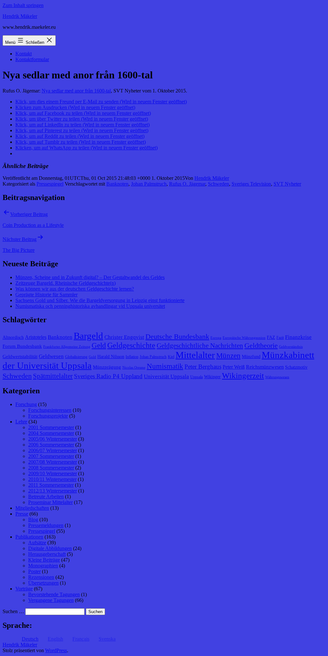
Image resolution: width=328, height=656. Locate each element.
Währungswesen (277, 377)
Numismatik (165, 366)
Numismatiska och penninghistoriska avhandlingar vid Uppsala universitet (90, 306)
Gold (92, 357)
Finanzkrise (298, 337)
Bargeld (88, 336)
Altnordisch (13, 337)
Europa (215, 338)
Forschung (26, 404)
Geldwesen (51, 356)
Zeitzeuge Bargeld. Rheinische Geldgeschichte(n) (65, 283)
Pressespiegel (50, 184)
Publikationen (29, 537)
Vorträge (24, 588)
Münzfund (251, 356)
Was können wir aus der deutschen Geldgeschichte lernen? (74, 289)
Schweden (218, 184)
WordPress (56, 650)
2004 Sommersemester (51, 433)
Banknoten (117, 184)
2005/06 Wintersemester (52, 439)
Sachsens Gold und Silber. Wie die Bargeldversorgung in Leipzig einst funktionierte (99, 300)
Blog (33, 519)
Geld (99, 345)
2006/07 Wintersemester (52, 450)
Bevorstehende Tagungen (54, 594)
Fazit (280, 337)
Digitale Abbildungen (50, 548)
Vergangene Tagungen (51, 600)
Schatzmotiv (296, 367)
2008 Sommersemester (51, 467)
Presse (21, 513)
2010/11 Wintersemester (52, 479)
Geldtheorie (261, 345)
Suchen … (13, 611)
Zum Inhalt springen (23, 5)
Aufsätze (37, 542)
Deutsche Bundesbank (177, 336)
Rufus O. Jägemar (187, 184)
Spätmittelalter (53, 376)
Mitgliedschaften (32, 508)
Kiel (171, 357)
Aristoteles (35, 337)
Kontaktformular (32, 59)
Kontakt (23, 53)
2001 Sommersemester (51, 427)
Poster (34, 571)
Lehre (21, 421)
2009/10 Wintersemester (52, 473)
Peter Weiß (234, 367)
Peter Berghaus (202, 366)
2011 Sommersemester (51, 485)
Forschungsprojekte (48, 416)
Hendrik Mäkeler (20, 16)
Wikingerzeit (243, 375)
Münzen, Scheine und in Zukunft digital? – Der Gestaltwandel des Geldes (90, 277)
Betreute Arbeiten (46, 496)
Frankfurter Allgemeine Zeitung (66, 346)
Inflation (132, 357)
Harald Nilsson (110, 356)
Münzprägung (107, 367)
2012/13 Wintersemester (52, 490)
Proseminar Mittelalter (50, 502)
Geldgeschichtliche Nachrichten (200, 345)
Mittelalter (195, 355)
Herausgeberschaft (47, 554)
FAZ (271, 337)
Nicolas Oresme (133, 367)
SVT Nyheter (287, 184)
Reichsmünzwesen (265, 367)
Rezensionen (41, 577)
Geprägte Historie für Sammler (46, 294)
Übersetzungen (43, 583)
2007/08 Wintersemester (52, 462)
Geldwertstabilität (20, 356)
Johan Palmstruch (149, 184)
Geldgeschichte (131, 345)
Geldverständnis (291, 346)
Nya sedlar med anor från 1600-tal (76, 90)
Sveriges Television (251, 184)
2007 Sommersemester (51, 456)
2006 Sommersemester (51, 444)
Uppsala (196, 377)
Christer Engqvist (124, 337)
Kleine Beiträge (44, 560)
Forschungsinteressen (49, 410)
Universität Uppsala (166, 376)
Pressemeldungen (45, 525)
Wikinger (212, 376)
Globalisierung (76, 357)
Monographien (43, 565)
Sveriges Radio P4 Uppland (108, 376)
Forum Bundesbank (22, 346)
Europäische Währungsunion (244, 338)
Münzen (228, 356)
